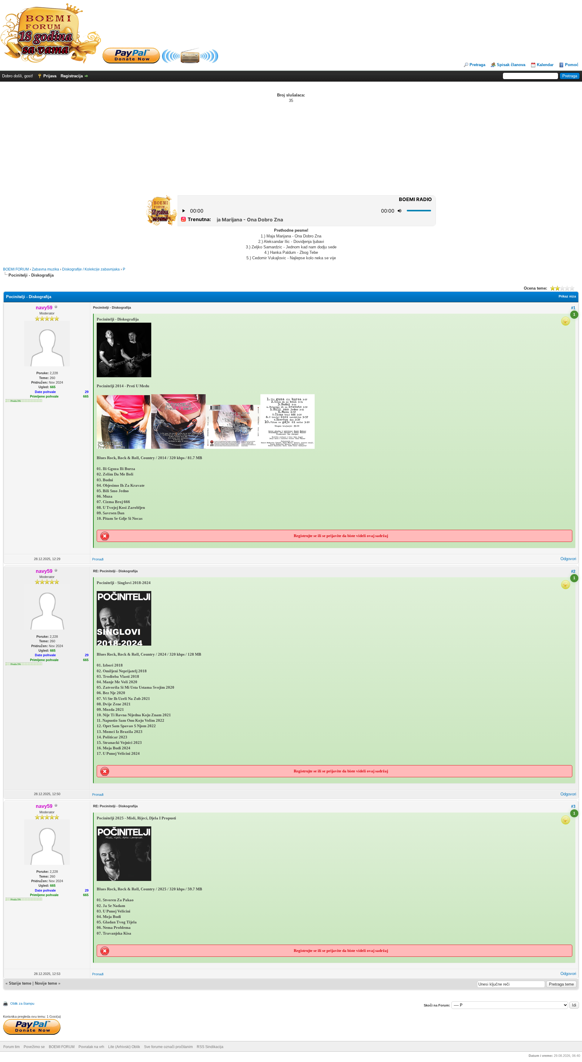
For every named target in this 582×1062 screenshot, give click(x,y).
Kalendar (545, 64)
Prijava (49, 76)
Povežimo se (34, 1047)
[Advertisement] (291, 148)
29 (87, 392)
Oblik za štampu (22, 1003)
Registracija (72, 76)
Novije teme (46, 983)
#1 (573, 308)
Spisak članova (511, 64)
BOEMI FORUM (16, 269)
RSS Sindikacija (210, 1047)
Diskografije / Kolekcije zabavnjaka (91, 269)
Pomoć (571, 64)
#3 (573, 806)
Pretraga (477, 64)
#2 (573, 571)
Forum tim (11, 1047)
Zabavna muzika (45, 269)
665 (86, 396)
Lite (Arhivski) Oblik (124, 1047)
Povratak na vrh (91, 1047)
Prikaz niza (567, 296)
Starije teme (20, 983)
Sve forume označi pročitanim (168, 1047)
